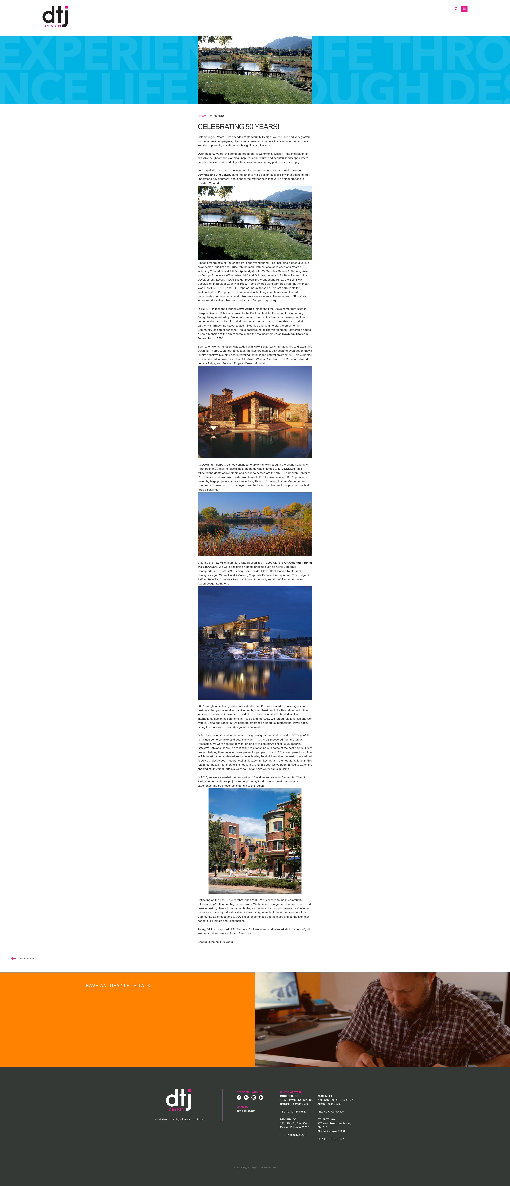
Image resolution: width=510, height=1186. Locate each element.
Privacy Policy (239, 1167)
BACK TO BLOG (27, 958)
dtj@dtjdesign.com (246, 1110)
